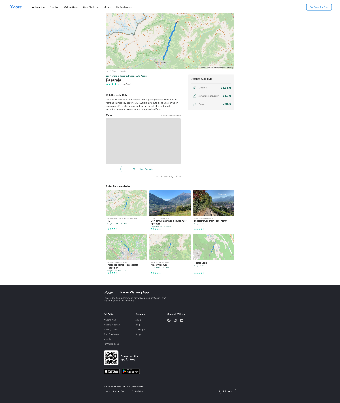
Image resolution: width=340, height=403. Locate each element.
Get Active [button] (109, 314)
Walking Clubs (71, 7)
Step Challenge (91, 7)
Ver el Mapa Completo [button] (143, 169)
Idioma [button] (226, 391)
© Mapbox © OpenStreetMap (171, 115)
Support (139, 334)
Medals (107, 7)
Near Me (54, 7)
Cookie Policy (137, 391)
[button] (46, 383)
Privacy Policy (110, 391)
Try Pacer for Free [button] (319, 7)
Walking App (38, 7)
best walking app (125, 298)
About (138, 320)
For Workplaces (124, 7)
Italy (107, 71)
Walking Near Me (112, 324)
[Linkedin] (181, 320)
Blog (137, 324)
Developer (140, 329)
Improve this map (226, 67)
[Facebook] (169, 320)
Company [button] (140, 314)
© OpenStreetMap (213, 67)
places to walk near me (122, 300)
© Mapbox (203, 67)
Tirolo (114, 71)
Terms (123, 391)
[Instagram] (175, 320)
